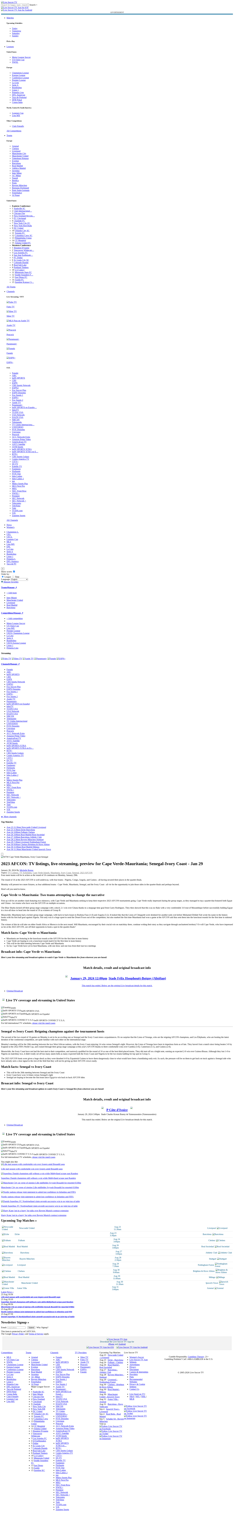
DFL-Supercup (18, 95)
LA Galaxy (20, 270)
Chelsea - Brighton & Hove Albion (111, 1385)
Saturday (16, 33)
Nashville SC (19, 208)
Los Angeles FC (21, 253)
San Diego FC (21, 277)
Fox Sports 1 (17, 395)
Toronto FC (20, 233)
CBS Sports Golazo (20, 456)
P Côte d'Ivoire (117, 1110)
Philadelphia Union (23, 238)
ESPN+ (15, 397)
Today (14, 28)
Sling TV (84, 1357)
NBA (131, 1396)
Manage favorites (10, 582)
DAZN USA (17, 417)
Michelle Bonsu (26, 870)
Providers (133, 1374)
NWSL (15, 62)
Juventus (16, 171)
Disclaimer (134, 1369)
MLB (131, 1399)
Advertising (134, 1364)
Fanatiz (15, 373)
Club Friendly (18, 126)
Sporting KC (39, 1470)
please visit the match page (43, 1023)
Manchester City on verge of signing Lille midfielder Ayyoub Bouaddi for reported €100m (37, 1307)
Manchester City (19, 153)
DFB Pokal (17, 100)
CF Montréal (20, 240)
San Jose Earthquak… (23, 255)
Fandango (16, 469)
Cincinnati (37, 1401)
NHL (143, 1396)
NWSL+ (16, 493)
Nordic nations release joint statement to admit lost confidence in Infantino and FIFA (36, 1311)
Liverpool (16, 151)
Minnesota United (41, 1458)
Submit (31, 1328)
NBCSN (16, 420)
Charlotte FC (19, 221)
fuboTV (15, 410)
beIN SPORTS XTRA (22, 449)
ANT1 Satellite (18, 444)
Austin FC (19, 280)
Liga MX (16, 115)
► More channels (9, 816)
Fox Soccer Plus (19, 390)
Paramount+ (17, 405)
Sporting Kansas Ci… (24, 282)
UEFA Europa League (16, 643)
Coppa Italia (17, 102)
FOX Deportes (18, 429)
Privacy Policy (18, 1334)
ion (13, 481)
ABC (14, 375)
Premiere (16, 496)
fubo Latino (17, 476)
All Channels (12, 520)
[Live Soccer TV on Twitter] (111, 1433)
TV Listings (13, 873)
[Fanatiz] (52, 658)
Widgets (132, 1362)
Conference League (20, 78)
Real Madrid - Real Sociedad (109, 1366)
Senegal (75, 873)
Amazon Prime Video (21, 439)
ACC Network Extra (21, 437)
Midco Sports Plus (20, 483)
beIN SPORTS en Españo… (24, 407)
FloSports (16, 471)
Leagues (10, 46)
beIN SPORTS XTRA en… (62, 1444)
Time (16, 577)
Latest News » (7, 1292)
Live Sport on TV (137, 1394)
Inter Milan (17, 173)
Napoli (15, 178)
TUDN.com (17, 510)
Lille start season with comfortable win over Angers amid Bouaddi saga (30, 1297)
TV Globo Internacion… (62, 1412)
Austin (36, 1468)
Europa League (18, 75)
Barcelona (16, 163)
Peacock (15, 434)
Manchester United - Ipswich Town (109, 1395)
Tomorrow (16, 31)
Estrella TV (17, 466)
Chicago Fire (19, 213)
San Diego (38, 1465)
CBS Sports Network (21, 385)
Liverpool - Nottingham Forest (108, 1380)
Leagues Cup (17, 113)
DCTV (15, 464)
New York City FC (22, 223)
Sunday (15, 36)
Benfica (15, 180)
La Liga (15, 82)
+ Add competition (15, 618)
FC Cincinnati (20, 218)
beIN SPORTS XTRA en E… (25, 452)
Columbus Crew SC (23, 235)
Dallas (35, 1443)
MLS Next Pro (18, 486)
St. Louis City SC (21, 260)
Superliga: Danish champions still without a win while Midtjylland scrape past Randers (37, 1302)
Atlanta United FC (23, 243)
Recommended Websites (135, 1380)
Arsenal (15, 146)
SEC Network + (19, 501)
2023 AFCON (86, 873)
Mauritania (55, 873)
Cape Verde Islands (41, 873)
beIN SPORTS (18, 378)
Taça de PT (11, 564)
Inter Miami (38, 1394)
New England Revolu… (24, 216)
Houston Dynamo (21, 248)
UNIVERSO (17, 427)
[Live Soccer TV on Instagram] (111, 1438)
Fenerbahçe (17, 193)
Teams (9, 135)
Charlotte (37, 1404)
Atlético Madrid (19, 168)
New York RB (39, 1409)
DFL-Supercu (13, 561)
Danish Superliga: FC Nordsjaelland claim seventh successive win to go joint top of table (37, 1316)
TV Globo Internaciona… (23, 424)
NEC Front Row (19, 491)
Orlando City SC (22, 230)
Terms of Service (36, 1334)
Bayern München (19, 185)
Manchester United (20, 156)
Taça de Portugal (19, 97)
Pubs (131, 1377)
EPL (9, 547)
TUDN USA (17, 412)
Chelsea (15, 148)
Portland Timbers (21, 267)
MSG (14, 488)
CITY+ (15, 461)
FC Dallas (18, 257)
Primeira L (11, 559)
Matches (10, 18)
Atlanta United (40, 1428)
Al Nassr (16, 195)
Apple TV (16, 402)
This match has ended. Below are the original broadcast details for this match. (117, 985)
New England (39, 1399)
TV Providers (81, 1352)
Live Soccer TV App (138, 1360)
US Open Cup (18, 60)
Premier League (19, 80)
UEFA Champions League (18, 633)
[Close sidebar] (2, 854)
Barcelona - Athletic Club (108, 1371)
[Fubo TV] (6, 658)
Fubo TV (84, 1360)
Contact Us (134, 1389)
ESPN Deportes (19, 393)
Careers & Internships (138, 1372)
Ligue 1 (15, 90)
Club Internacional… (23, 211)
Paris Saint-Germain (20, 190)
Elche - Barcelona (115, 1360)
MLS (9, 542)
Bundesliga (17, 87)
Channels (11, 291)
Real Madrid (17, 166)
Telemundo (17, 422)
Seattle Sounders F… (24, 275)
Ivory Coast (66, 873)
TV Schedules (25, 873)
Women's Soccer (136, 1357)
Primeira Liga (18, 92)
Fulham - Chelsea (115, 1362)
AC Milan (16, 175)
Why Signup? (42, 1327)
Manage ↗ (12, 587)
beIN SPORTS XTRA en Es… (20, 748)
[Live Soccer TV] (9, 2)
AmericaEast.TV (19, 442)
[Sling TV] (17, 658)
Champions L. (13, 532)
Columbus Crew (41, 1419)
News (9, 525)
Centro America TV (20, 459)
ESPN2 (15, 388)
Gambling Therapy (196, 1357)
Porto (14, 183)
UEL (9, 534)
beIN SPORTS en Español (18, 704)
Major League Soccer (21, 57)
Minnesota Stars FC (23, 272)
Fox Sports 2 (17, 400)
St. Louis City (39, 1446)
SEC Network (18, 498)
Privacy (132, 1367)
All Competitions (14, 131)
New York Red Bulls (23, 226)
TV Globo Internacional (17, 721)
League (7, 577)
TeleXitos (16, 506)
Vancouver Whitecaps (36, 1434)
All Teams (11, 287)
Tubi (14, 508)
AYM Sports (17, 447)
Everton (15, 161)
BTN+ (15, 454)
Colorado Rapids (21, 262)
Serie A (15, 85)
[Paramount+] (40, 658)
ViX (14, 513)
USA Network (18, 415)
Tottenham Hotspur (20, 158)
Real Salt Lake (20, 265)
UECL (9, 537)
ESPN (14, 383)
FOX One (16, 474)
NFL (138, 1396)
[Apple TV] (28, 658)
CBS (14, 380)
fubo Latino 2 (18, 479)
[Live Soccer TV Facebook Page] (111, 1429)
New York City (39, 1406)
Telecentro (16, 503)
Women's (10, 527)
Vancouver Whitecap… (24, 250)
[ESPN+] (61, 658)
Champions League (20, 73)
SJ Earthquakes (39, 1441)
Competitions (7, 613)
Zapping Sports (18, 515)
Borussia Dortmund (20, 188)
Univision (16, 432)
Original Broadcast (15, 991)
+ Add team (12, 593)
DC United (18, 228)
